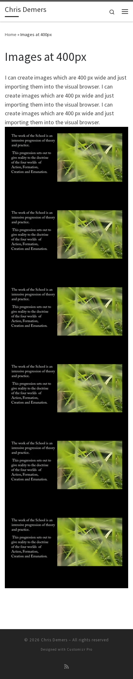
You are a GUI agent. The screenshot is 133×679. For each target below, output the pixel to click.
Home (10, 34)
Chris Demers (54, 640)
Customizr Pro (79, 649)
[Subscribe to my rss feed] (66, 667)
